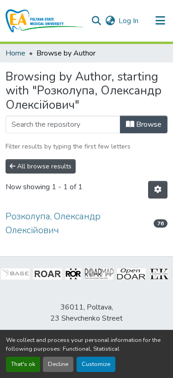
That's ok (23, 364)
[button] (45, 20)
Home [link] (15, 53)
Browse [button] (147, 124)
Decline (58, 364)
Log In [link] (128, 21)
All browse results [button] (43, 166)
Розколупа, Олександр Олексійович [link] (53, 223)
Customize (96, 364)
